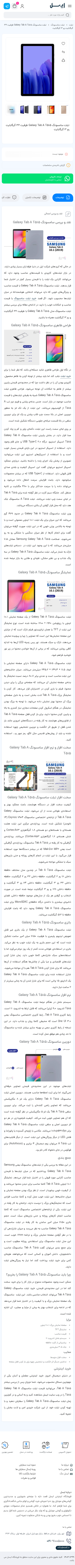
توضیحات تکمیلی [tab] (33, 197)
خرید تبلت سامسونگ (25, 299)
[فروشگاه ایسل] (57, 6)
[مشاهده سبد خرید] (14, 6)
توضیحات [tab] (60, 197)
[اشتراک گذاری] (63, 60)
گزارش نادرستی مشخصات (54, 165)
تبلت (71, 25)
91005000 (55, 1541)
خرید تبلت (66, 376)
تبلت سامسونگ (58, 25)
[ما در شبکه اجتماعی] (7, 6)
